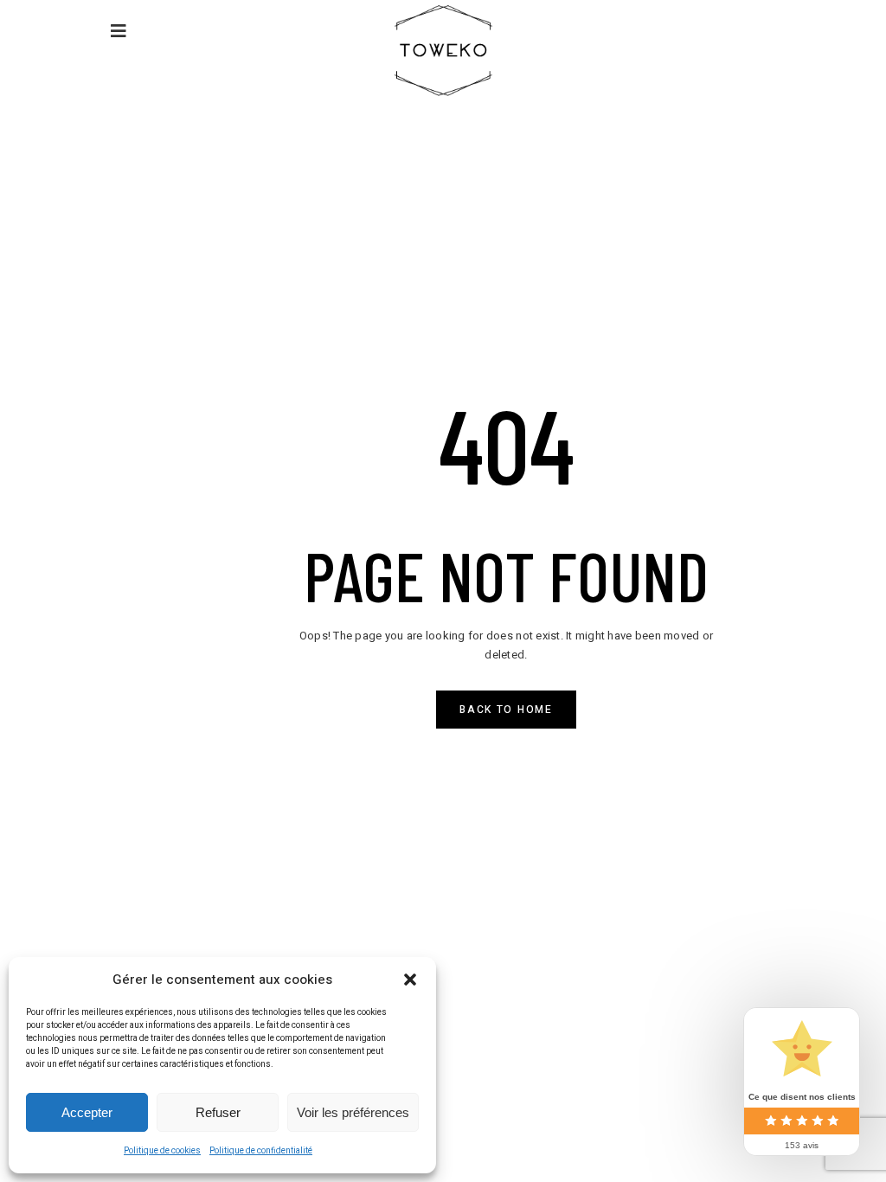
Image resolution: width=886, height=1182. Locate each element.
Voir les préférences (353, 1112)
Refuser (218, 1112)
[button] (410, 979)
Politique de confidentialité (260, 1151)
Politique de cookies (162, 1151)
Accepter (86, 1112)
